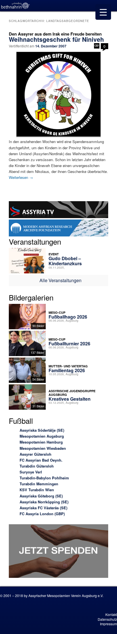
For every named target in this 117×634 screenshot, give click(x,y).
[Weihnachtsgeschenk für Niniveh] (58, 94)
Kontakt (111, 614)
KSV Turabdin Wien (37, 489)
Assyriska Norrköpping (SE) (44, 501)
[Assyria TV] (58, 210)
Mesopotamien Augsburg (42, 436)
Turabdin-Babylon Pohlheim (44, 478)
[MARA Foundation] (58, 229)
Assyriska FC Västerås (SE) (43, 507)
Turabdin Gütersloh (37, 466)
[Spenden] (58, 552)
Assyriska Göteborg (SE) (41, 496)
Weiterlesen (21, 177)
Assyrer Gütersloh (35, 454)
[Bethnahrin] (15, 5)
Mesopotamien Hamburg (41, 442)
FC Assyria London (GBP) (42, 513)
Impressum (108, 623)
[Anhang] (96, 46)
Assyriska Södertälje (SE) (42, 430)
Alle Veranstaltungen (60, 280)
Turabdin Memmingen (39, 483)
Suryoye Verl (31, 472)
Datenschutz (107, 619)
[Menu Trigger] (103, 12)
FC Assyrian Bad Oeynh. (41, 460)
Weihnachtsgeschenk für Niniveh (56, 39)
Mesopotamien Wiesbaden (43, 448)
